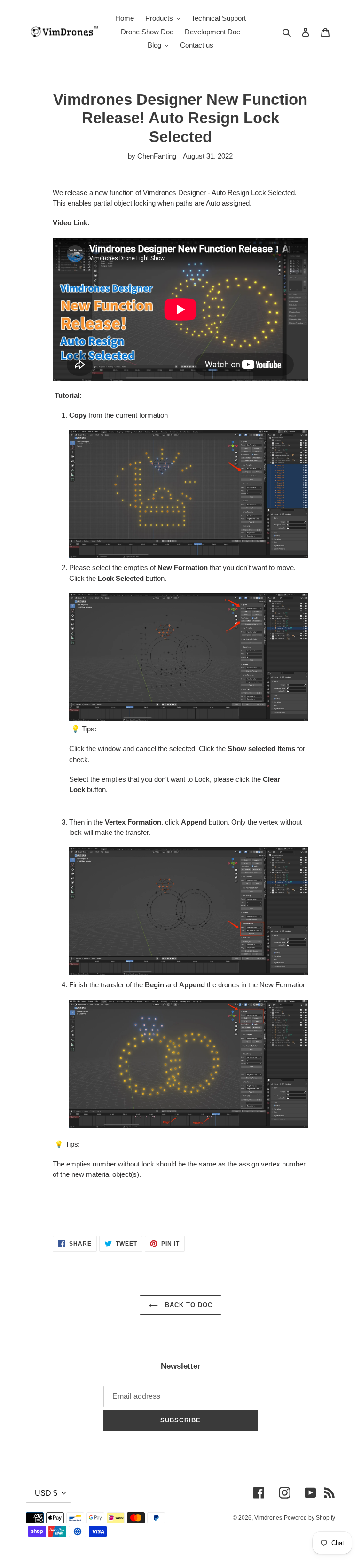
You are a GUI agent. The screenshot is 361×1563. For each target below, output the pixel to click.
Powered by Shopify (309, 1518)
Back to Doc (187, 1305)
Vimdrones (268, 1518)
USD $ (46, 1493)
